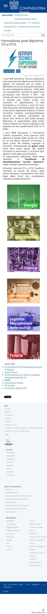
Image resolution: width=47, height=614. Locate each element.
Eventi (32, 521)
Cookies (6, 591)
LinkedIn (10, 462)
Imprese (8, 421)
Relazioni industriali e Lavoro (38, 541)
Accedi (7, 409)
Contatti (7, 30)
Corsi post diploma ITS (15, 388)
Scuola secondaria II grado (15, 23)
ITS (29, 23)
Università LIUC (10, 502)
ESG (8, 543)
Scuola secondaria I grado (26, 19)
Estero (9, 546)
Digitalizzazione (12, 527)
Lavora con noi (11, 425)
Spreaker (10, 465)
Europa (9, 550)
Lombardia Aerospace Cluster (17, 505)
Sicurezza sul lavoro (37, 553)
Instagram (11, 459)
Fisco (32, 530)
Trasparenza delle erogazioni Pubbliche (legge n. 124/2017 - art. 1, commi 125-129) (24, 429)
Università (35, 23)
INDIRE (7, 380)
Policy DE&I (7, 600)
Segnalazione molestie (13, 604)
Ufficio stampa (35, 562)
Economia (11, 534)
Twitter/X (10, 472)
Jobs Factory (10, 372)
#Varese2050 (35, 566)
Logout (5, 612)
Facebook (10, 456)
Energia (9, 540)
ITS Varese (9, 385)
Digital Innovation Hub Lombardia (18, 496)
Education (7, 15)
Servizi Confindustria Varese (15, 509)
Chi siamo (9, 415)
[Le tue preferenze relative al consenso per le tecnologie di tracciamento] (43, 610)
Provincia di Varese (13, 382)
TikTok (9, 469)
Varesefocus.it (10, 512)
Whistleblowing (9, 608)
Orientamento (10, 26)
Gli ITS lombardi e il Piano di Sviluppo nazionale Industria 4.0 (22, 376)
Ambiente (10, 521)
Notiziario (33, 534)
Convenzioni (11, 524)
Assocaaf (8, 489)
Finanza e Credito (36, 527)
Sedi (6, 434)
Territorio (33, 559)
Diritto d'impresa (13, 530)
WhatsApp (11, 453)
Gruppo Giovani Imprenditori (16, 499)
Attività (7, 412)
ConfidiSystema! (11, 493)
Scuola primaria (21, 15)
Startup (32, 556)
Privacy (5, 596)
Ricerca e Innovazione (38, 537)
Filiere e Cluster (35, 524)
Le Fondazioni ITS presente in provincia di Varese (23, 368)
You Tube (10, 475)
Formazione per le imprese (28, 26)
